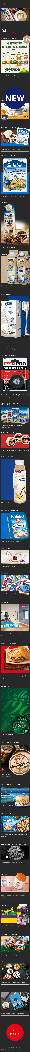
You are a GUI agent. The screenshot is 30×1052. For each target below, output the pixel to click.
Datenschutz (19, 1047)
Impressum (11, 1047)
